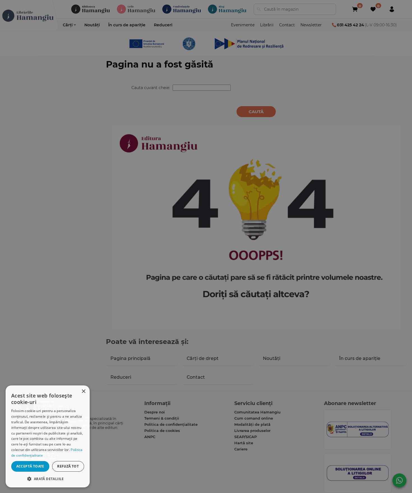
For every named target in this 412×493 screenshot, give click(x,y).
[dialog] (48, 436)
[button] (47, 478)
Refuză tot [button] (68, 466)
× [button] (83, 391)
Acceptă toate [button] (30, 466)
